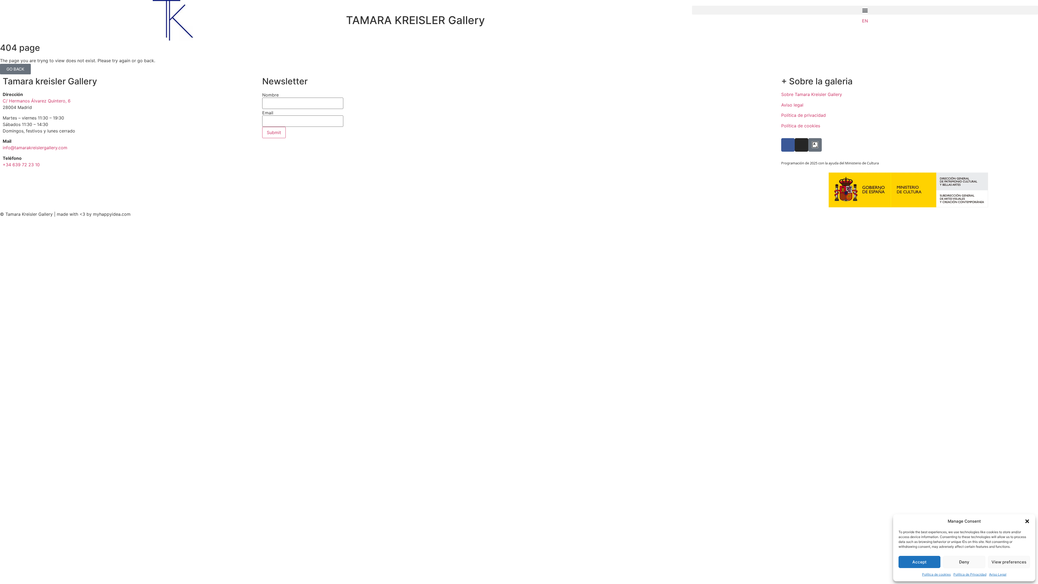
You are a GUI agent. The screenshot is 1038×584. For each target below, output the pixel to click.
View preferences (1009, 562)
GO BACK (15, 69)
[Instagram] (801, 145)
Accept (919, 562)
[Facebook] (788, 145)
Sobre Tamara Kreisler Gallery (811, 94)
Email (267, 113)
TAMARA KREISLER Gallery (415, 20)
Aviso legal (792, 105)
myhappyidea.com (112, 214)
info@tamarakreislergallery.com (35, 147)
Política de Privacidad (969, 574)
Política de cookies (936, 574)
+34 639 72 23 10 (21, 164)
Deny (964, 562)
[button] (1027, 521)
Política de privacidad (803, 115)
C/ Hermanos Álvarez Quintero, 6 (37, 101)
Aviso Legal (997, 574)
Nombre (270, 95)
